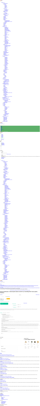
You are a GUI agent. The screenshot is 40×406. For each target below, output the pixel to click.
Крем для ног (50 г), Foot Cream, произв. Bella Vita (32, 347)
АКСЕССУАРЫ (24, 285)
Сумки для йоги (5, 102)
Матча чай (6, 59)
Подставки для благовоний (6, 81)
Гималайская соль (6, 69)
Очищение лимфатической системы (8, 21)
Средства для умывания (7, 30)
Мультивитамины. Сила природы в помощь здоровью (7, 377)
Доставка (2, 397)
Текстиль (5, 110)
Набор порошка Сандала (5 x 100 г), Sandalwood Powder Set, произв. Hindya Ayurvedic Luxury (26, 347)
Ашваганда (5, 175)
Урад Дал (6, 72)
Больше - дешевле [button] (14, 303)
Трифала (4, 16)
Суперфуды (5, 78)
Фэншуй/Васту (5, 89)
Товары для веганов (6, 98)
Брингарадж (6, 165)
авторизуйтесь (2, 300)
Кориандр (6, 66)
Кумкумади (6, 9)
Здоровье (5, 104)
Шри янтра (6, 87)
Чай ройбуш (6, 62)
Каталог (2, 2)
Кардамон (6, 67)
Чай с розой (6, 64)
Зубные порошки (6, 200)
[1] (18, 294)
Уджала (5, 12)
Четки (4, 85)
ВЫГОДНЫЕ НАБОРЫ (5, 121)
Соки (5, 76)
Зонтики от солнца (6, 94)
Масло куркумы (6, 15)
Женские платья (5, 117)
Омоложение (6, 27)
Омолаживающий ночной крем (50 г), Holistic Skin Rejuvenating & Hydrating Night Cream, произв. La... (35, 347)
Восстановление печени (7, 20)
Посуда (4, 105)
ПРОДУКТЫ (10, 285)
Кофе (5, 75)
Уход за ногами (5, 51)
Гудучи (4, 182)
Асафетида (6, 166)
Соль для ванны (6, 39)
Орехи (4, 73)
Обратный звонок (37, 294)
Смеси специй (6, 225)
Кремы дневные (6, 28)
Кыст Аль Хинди (5, 18)
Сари (4, 278)
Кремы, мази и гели (6, 11)
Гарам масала (6, 226)
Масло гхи (5, 70)
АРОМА (12, 285)
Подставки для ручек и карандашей (8, 96)
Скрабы (5, 31)
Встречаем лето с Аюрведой (3, 369)
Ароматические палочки (6, 79)
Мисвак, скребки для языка (7, 201)
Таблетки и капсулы (6, 3)
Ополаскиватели (6, 42)
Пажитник (6, 5)
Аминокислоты (6, 100)
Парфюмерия (5, 54)
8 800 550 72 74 (1, 394)
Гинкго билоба (5, 25)
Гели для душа (6, 36)
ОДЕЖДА (4, 116)
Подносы (6, 109)
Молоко (5, 234)
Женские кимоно (5, 118)
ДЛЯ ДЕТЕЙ (4, 261)
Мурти (4, 243)
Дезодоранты (5, 53)
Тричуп (5, 50)
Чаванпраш (5, 19)
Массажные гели (6, 32)
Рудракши (5, 244)
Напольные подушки (7, 113)
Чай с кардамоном (7, 63)
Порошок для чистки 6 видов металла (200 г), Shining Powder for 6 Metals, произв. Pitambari (38, 347)
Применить (1, 150)
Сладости (5, 71)
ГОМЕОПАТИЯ (21, 285)
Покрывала (6, 269)
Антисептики (6, 55)
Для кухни (5, 115)
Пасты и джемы (5, 13)
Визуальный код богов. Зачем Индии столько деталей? (7, 355)
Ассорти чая (6, 217)
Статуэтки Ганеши (7, 84)
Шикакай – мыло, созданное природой (5, 359)
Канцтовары (5, 95)
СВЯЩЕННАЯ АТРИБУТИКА (6, 83)
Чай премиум (6, 218)
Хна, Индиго (6, 48)
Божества (5, 242)
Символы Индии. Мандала (3, 366)
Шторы (5, 112)
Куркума (4, 14)
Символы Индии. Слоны (3, 373)
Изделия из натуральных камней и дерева (8, 92)
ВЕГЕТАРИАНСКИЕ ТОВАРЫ (32, 285)
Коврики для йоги (5, 260)
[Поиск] (0, 125)
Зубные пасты (6, 41)
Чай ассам (6, 61)
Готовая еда (5, 235)
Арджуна (5, 24)
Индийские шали (5, 252)
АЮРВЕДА (5, 285)
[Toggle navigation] (0, 1)
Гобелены (6, 111)
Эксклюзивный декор (6, 114)
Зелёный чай (6, 57)
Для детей (5, 23)
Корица (5, 68)
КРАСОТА (4, 26)
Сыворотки (6, 191)
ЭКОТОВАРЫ (4, 97)
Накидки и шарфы (5, 120)
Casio (5, 93)
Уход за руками (5, 209)
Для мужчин (5, 22)
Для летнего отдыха (6, 90)
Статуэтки (6, 107)
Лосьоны (6, 38)
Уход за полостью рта (6, 199)
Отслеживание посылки (3, 401)
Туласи (4, 183)
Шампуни (6, 46)
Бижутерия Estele (5, 91)
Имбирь (6, 6)
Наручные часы (5, 251)
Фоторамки (6, 108)
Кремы (4, 44)
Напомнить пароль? (3, 157)
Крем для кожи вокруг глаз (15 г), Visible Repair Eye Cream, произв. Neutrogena (29, 347)
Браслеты (5, 88)
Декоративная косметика (6, 52)
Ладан (4, 82)
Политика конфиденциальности (4, 399)
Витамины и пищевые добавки (7, 99)
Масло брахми (6, 10)
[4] (20, 294)
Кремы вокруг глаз (7, 29)
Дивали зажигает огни (3, 381)
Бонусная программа (3, 402)
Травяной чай (6, 58)
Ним (5, 7)
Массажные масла (7, 37)
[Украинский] (2, 144)
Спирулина (5, 174)
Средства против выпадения (8, 45)
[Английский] (2, 143)
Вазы (5, 268)
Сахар (4, 74)
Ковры (5, 106)
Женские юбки (5, 119)
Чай (4, 56)
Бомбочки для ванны (7, 40)
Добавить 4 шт (14, 307)
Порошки (5, 4)
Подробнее (1, 364)
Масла (4, 8)
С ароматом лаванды (7, 80)
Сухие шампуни (6, 208)
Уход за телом (5, 35)
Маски (5, 47)
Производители (3, 403)
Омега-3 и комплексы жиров (8, 101)
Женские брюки (5, 277)
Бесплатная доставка (2, 285)
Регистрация (2, 139)
